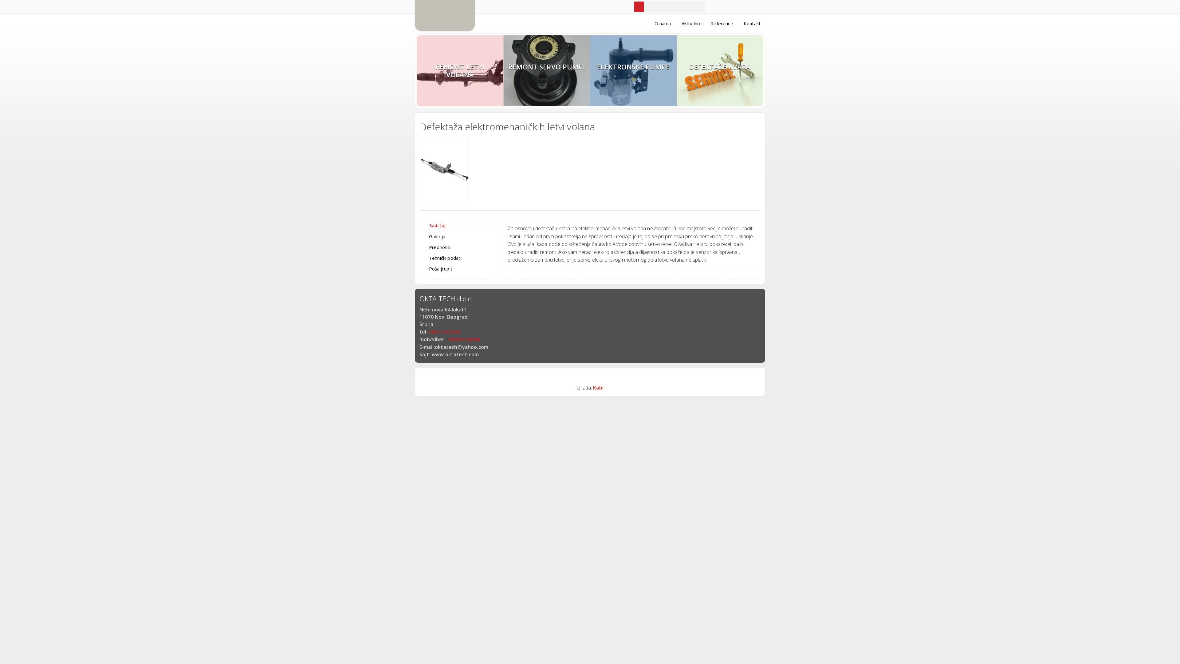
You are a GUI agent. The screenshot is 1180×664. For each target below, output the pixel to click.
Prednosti (439, 247)
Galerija (437, 236)
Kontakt (752, 23)
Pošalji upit (440, 269)
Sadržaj (437, 225)
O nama (663, 23)
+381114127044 (444, 332)
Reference (721, 23)
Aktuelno (691, 23)
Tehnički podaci (445, 258)
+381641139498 (463, 339)
